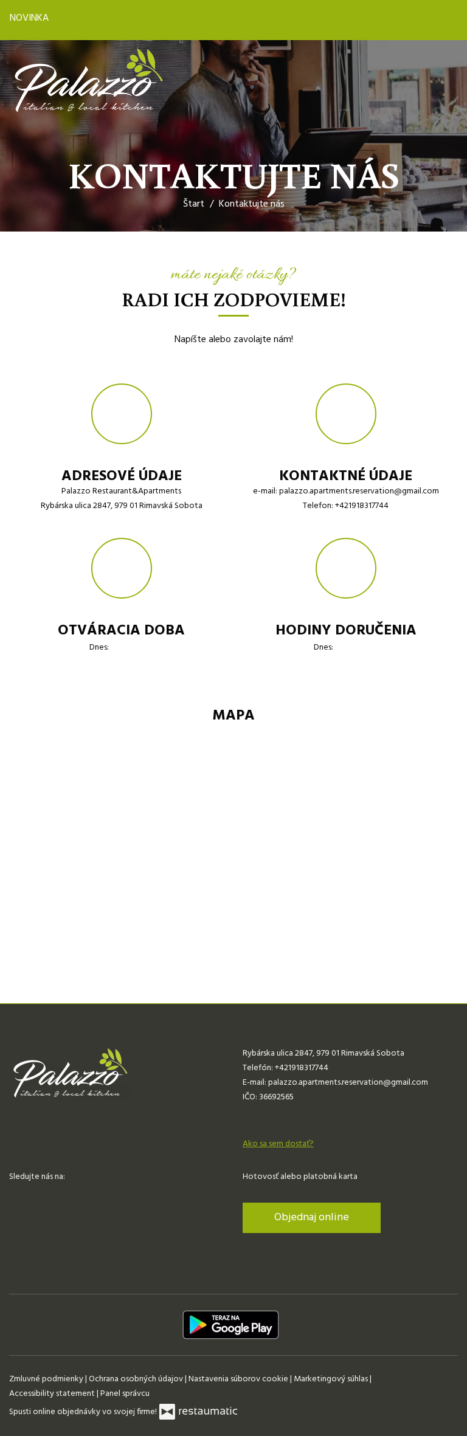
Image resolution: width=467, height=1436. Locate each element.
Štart (193, 204)
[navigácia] (445, 81)
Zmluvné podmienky (47, 1379)
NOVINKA (30, 18)
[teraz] (128, 648)
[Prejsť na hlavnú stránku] (88, 81)
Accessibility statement (53, 1394)
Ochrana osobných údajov (137, 1379)
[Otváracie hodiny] (145, 648)
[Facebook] (19, 1196)
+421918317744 (362, 506)
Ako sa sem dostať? (278, 1144)
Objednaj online (311, 1217)
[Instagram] (42, 1196)
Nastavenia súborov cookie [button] (239, 1379)
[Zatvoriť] (447, 20)
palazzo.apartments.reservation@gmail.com (359, 491)
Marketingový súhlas (332, 1379)
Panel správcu (125, 1394)
